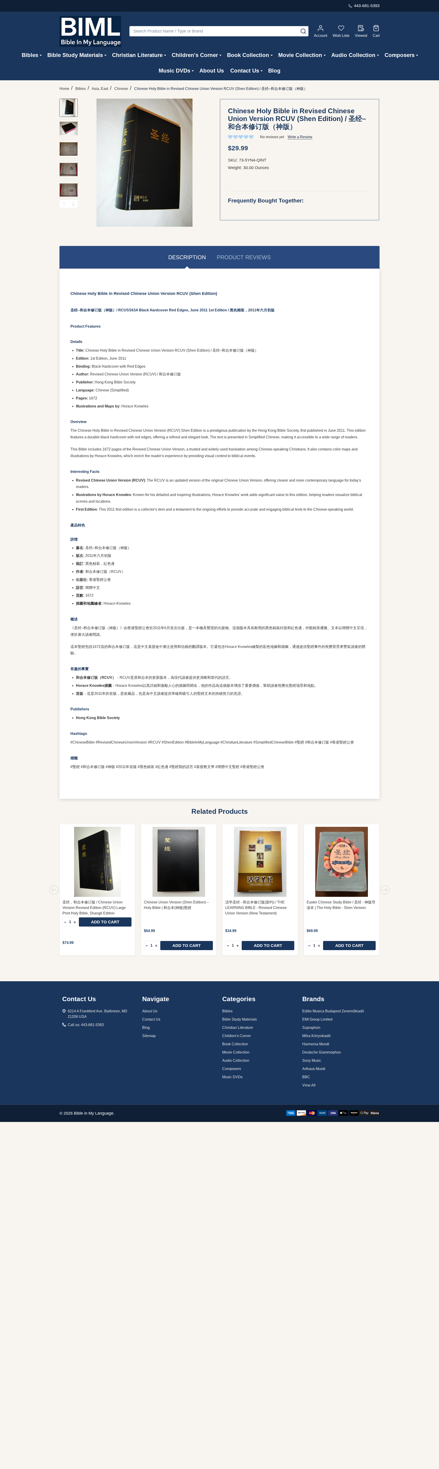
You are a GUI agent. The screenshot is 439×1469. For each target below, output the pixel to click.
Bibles (30, 55)
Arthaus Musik (313, 1069)
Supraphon (311, 1028)
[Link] (90, 31)
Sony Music (311, 1060)
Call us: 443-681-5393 (86, 1025)
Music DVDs (174, 70)
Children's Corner (195, 55)
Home (64, 89)
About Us (211, 70)
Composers (400, 55)
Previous (64, 204)
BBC (306, 1077)
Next (73, 204)
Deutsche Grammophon (321, 1052)
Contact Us (244, 70)
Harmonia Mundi (315, 1044)
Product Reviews (244, 257)
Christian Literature (137, 55)
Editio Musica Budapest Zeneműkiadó (333, 1011)
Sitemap (149, 1036)
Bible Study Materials (75, 55)
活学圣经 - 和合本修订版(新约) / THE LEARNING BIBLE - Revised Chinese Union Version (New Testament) (256, 907)
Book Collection (248, 55)
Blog (274, 70)
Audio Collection (353, 55)
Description (187, 257)
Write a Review (300, 137)
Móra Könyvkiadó (316, 1036)
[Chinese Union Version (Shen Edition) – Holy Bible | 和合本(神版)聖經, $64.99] (179, 862)
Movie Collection (300, 55)
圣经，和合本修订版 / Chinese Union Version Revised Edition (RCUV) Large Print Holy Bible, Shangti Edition (94, 907)
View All (309, 1085)
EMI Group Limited (317, 1019)
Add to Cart (105, 922)
